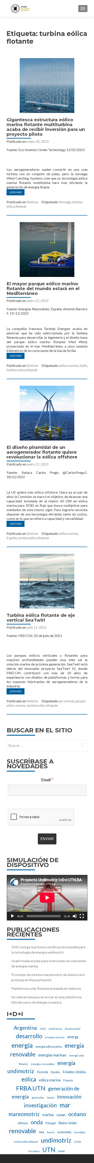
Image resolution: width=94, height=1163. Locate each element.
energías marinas (52, 1055)
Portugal (50, 1123)
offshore (23, 1123)
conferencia (55, 1028)
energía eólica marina (49, 1046)
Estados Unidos (74, 1072)
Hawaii (50, 1097)
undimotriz (56, 1140)
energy (72, 1037)
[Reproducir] (12, 916)
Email (47, 780)
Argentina (25, 1028)
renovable (22, 1130)
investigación (40, 1105)
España (12, 538)
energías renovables (43, 1063)
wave (61, 1151)
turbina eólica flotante (22, 370)
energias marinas (54, 1037)
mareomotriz (24, 1114)
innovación (69, 1096)
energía (22, 1045)
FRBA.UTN (30, 1088)
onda (37, 1122)
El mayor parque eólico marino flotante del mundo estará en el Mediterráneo (43, 288)
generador (38, 1097)
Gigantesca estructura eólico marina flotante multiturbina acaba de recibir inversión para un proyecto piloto (46, 127)
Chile (43, 1028)
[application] (47, 897)
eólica (28, 1079)
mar (65, 1105)
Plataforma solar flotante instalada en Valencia (46, 988)
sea (41, 1132)
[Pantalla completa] (82, 916)
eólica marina (68, 365)
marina (48, 1115)
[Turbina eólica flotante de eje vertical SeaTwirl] (47, 580)
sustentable (64, 1132)
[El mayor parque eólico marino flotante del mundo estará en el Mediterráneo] (47, 249)
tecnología (79, 1132)
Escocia (42, 1072)
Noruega (65, 202)
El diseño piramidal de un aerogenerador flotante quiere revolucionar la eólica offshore (42, 452)
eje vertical (66, 701)
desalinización (72, 1028)
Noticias (32, 202)
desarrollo (29, 1036)
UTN (48, 1149)
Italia (83, 365)
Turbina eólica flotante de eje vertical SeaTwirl (41, 618)
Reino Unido (68, 1123)
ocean (61, 1115)
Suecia (50, 1132)
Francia (68, 1080)
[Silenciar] (75, 916)
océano (77, 1114)
